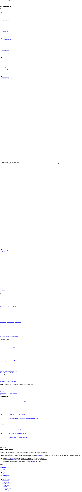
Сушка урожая (6, 489)
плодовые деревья (40, 455)
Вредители (5, 474)
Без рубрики (2, 372)
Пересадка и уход (10, 306)
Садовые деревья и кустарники (6, 483)
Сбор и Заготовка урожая (5, 487)
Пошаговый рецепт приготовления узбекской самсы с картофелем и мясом (11, 391)
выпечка (11, 393)
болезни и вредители (15, 459)
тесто (16, 393)
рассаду (13, 457)
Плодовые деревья (6, 484)
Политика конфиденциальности (5, 467)
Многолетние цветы (7, 481)
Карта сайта (4, 472)
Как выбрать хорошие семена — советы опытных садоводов (9, 336)
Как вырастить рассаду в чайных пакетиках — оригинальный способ (10, 322)
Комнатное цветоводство (4, 306)
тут (46, 460)
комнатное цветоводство (9, 458)
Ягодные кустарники (7, 485)
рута (18, 372)
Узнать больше (4, 251)
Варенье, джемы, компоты (7, 488)
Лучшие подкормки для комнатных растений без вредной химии (9, 308)
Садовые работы (8, 320)
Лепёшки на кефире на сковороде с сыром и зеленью (8, 381)
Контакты (3, 469)
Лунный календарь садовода (6, 479)
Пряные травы (6, 372)
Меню (1, 12)
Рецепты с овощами (3, 393)
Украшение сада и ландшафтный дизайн (8, 490)
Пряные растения (14, 372)
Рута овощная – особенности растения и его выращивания (8, 371)
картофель (14, 393)
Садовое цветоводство (5, 480)
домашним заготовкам (32, 461)
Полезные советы (2, 320)
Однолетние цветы (6, 482)
